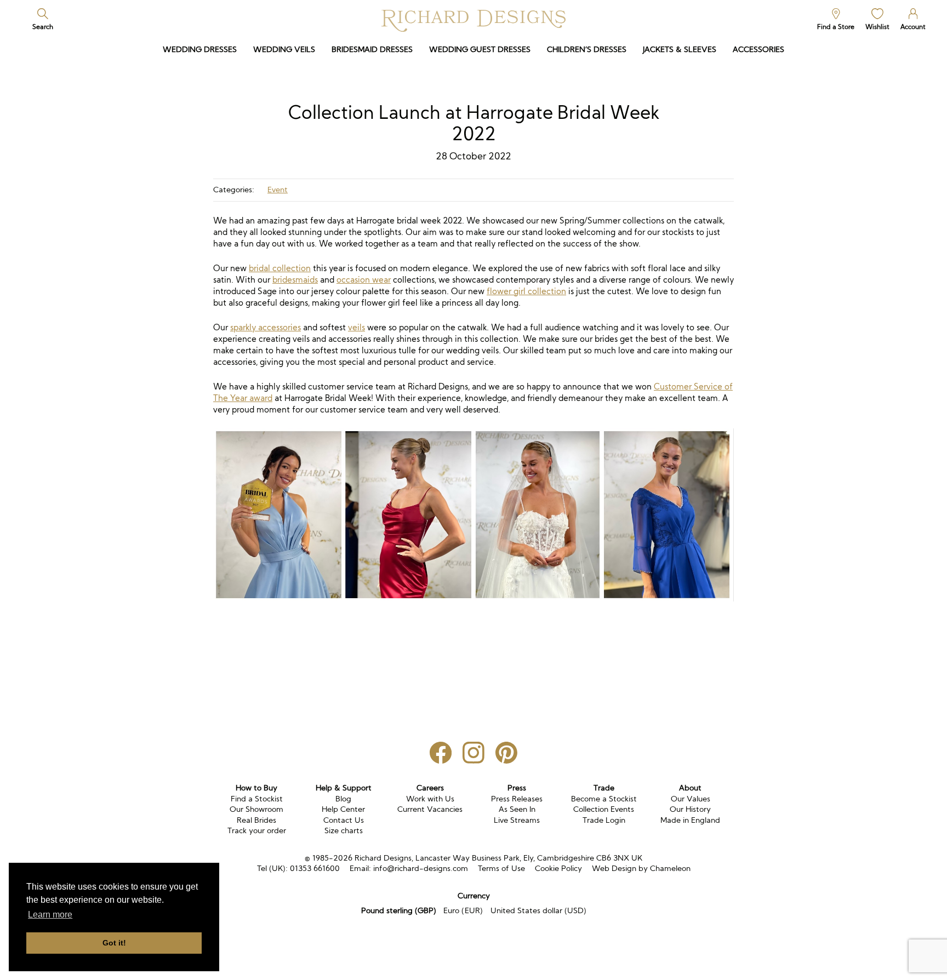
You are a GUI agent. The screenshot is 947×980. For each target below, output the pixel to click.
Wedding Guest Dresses (479, 49)
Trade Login (604, 820)
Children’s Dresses (586, 49)
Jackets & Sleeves (679, 49)
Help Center (343, 809)
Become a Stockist (604, 798)
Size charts (343, 830)
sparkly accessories (265, 327)
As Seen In (517, 809)
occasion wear (363, 279)
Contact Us (343, 820)
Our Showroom (256, 809)
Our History (690, 809)
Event (277, 189)
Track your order (256, 830)
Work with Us (430, 798)
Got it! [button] (114, 942)
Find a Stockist (257, 798)
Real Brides (256, 820)
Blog (343, 798)
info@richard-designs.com (420, 868)
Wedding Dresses (200, 49)
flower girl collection (526, 291)
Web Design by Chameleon (641, 868)
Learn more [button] (50, 914)
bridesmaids (295, 279)
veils (356, 327)
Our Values (690, 798)
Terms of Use (501, 868)
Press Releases (517, 798)
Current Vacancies (430, 809)
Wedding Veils (284, 49)
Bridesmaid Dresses (372, 49)
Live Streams (517, 820)
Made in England (690, 820)
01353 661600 (315, 868)
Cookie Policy (558, 868)
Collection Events (603, 809)
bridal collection (280, 268)
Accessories (758, 49)
